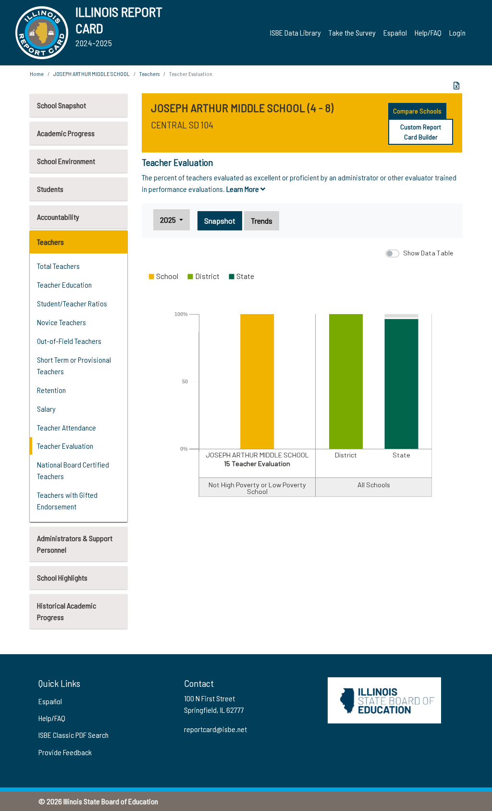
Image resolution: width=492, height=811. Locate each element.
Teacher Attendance (66, 427)
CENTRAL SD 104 (182, 124)
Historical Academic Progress (66, 611)
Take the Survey (352, 32)
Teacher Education (64, 284)
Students (50, 188)
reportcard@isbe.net (215, 729)
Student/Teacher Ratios (72, 303)
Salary (46, 408)
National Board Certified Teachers (73, 470)
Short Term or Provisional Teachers (74, 365)
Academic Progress (66, 133)
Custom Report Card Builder (420, 132)
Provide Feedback (65, 752)
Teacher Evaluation (65, 445)
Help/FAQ (428, 32)
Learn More (243, 188)
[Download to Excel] (456, 85)
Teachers (50, 241)
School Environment (66, 160)
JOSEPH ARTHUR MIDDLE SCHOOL (91, 73)
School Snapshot (61, 105)
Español (395, 32)
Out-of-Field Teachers (69, 340)
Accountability (58, 216)
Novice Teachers (61, 322)
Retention (51, 389)
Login (457, 32)
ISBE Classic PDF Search (73, 734)
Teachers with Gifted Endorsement (67, 500)
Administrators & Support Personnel (74, 543)
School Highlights (62, 577)
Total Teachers (58, 265)
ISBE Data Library (295, 32)
